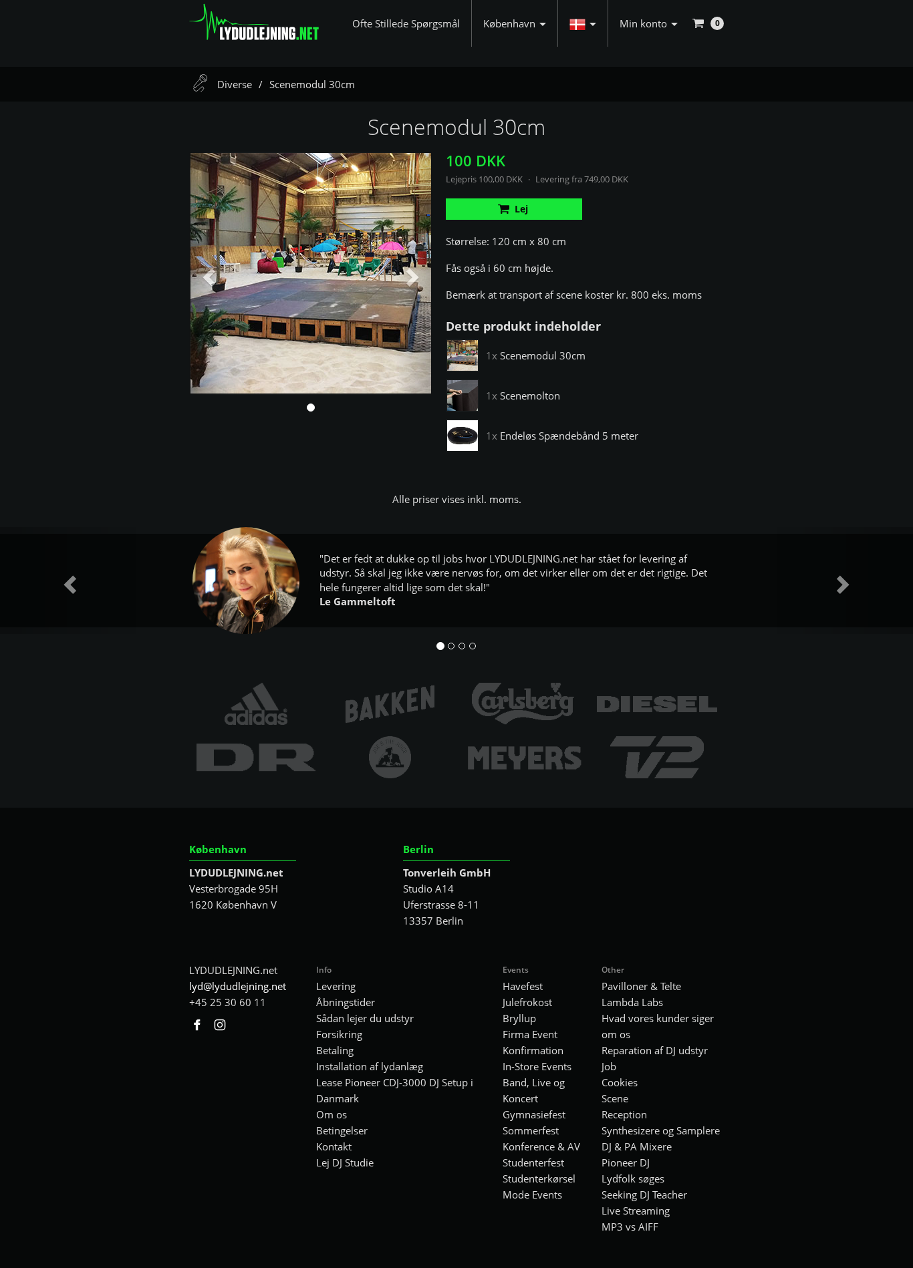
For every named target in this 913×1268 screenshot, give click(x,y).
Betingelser (342, 1130)
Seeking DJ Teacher (644, 1194)
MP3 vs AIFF (630, 1226)
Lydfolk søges (633, 1178)
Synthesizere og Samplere (661, 1130)
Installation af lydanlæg (369, 1066)
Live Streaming (636, 1210)
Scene (615, 1098)
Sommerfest (531, 1130)
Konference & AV (541, 1146)
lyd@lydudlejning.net (237, 986)
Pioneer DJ (626, 1162)
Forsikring (339, 1034)
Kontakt (334, 1146)
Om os (331, 1114)
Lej (521, 208)
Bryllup (519, 1018)
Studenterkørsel (539, 1178)
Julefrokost (527, 1002)
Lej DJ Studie (345, 1162)
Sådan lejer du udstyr (365, 1018)
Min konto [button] (643, 23)
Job (609, 1066)
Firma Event (530, 1034)
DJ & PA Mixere (637, 1146)
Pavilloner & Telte (641, 986)
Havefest (523, 986)
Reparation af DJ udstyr (655, 1050)
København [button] (509, 23)
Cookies (620, 1082)
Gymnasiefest (534, 1114)
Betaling (335, 1050)
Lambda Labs (632, 1002)
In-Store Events (537, 1066)
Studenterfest (533, 1162)
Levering (336, 986)
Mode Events (532, 1194)
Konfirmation (533, 1050)
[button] (582, 23)
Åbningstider (345, 1002)
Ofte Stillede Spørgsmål (406, 23)
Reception (624, 1114)
